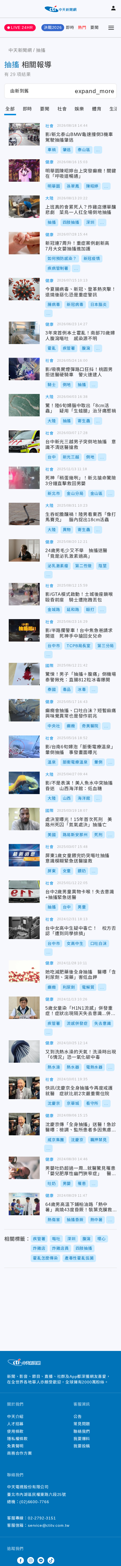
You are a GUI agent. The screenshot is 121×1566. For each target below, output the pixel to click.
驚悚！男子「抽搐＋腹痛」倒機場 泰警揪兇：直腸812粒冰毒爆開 (24, 674)
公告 (77, 1416)
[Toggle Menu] (111, 27)
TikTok (51, 1560)
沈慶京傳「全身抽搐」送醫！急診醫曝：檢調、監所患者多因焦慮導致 (24, 1124)
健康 (49, 162)
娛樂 (79, 109)
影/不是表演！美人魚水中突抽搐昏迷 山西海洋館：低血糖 (24, 783)
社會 (62, 109)
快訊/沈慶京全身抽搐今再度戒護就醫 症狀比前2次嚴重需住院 (24, 1088)
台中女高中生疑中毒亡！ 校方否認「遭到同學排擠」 (24, 928)
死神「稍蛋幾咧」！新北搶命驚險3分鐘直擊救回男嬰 (24, 478)
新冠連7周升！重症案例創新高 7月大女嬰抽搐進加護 (24, 243)
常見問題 (81, 1424)
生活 (114, 109)
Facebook (20, 1560)
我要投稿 (81, 1446)
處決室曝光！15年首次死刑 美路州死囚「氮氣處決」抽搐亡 (24, 819)
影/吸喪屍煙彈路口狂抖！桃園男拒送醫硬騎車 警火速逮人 (24, 369)
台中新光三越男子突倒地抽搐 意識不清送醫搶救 (24, 441)
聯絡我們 (81, 1431)
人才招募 (15, 1424)
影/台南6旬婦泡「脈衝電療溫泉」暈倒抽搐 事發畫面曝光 (24, 746)
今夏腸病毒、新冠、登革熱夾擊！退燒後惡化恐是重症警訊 (24, 289)
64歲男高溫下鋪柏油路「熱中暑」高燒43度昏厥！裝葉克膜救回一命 (24, 1204)
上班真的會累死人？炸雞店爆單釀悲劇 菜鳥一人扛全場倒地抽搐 (24, 206)
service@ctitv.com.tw (49, 1525)
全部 (10, 109)
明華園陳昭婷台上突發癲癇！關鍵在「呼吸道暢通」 (24, 170)
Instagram (30, 1560)
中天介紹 (15, 1416)
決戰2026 (53, 27)
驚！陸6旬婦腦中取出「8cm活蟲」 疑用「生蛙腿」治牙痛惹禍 (24, 405)
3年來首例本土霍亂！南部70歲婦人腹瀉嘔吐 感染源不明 (24, 333)
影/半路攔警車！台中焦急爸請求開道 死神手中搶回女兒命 (24, 630)
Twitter (10, 1560)
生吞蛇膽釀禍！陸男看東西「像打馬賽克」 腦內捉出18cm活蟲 (24, 514)
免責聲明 (15, 1446)
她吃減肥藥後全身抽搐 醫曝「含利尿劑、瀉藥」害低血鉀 (24, 971)
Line (40, 1560)
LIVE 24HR (22, 27)
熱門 (82, 27)
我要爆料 (81, 1438)
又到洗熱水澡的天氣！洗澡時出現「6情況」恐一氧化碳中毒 (24, 1051)
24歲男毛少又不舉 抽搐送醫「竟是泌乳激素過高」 (24, 550)
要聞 (94, 27)
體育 (97, 109)
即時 (70, 27)
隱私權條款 (17, 1438)
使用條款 (15, 1431)
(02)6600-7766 (34, 1502)
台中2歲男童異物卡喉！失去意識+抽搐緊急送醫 (24, 891)
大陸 (49, 198)
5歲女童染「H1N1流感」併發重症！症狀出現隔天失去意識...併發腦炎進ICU (24, 1008)
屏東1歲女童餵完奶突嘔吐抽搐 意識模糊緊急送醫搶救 (24, 855)
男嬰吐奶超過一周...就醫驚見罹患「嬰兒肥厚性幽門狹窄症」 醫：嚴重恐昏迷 (24, 1168)
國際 (49, 665)
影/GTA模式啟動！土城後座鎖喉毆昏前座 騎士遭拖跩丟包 (24, 594)
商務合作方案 (19, 1453)
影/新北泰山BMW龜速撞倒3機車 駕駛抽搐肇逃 (24, 134)
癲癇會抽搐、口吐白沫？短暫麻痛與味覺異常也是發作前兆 (24, 710)
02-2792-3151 (42, 1518)
